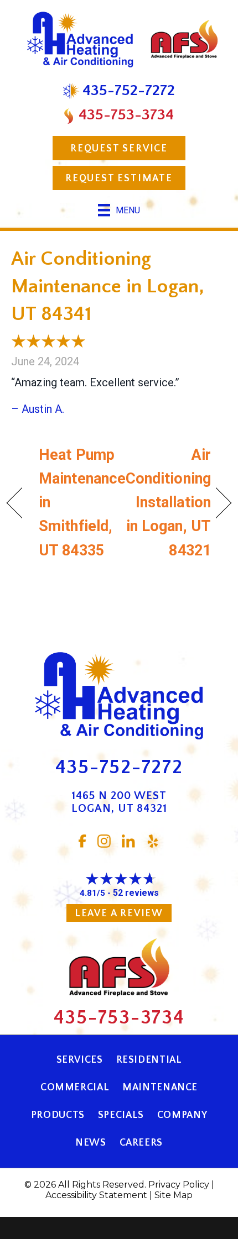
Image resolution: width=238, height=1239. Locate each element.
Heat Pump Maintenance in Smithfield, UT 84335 (82, 502)
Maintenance (160, 1087)
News (90, 1142)
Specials (121, 1115)
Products (58, 1115)
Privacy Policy (178, 1184)
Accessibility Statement (96, 1195)
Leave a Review (119, 913)
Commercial (74, 1087)
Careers (141, 1142)
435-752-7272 (119, 767)
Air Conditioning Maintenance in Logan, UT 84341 (107, 287)
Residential (149, 1059)
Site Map (173, 1195)
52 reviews (136, 893)
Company (182, 1115)
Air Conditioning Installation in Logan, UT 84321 (168, 502)
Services (79, 1059)
